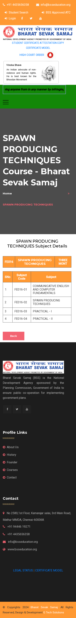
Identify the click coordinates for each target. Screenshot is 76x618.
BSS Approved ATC (58, 12)
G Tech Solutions (53, 612)
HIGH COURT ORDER (32, 55)
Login (12, 18)
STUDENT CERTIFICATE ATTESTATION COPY (38, 42)
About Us (13, 447)
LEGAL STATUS (23, 570)
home (7, 193)
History (11, 454)
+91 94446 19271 (18, 526)
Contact (12, 477)
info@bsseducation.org (55, 4)
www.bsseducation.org (22, 549)
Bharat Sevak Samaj (44, 607)
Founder (12, 462)
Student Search (18, 12)
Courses (12, 470)
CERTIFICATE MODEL (38, 47)
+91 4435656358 (18, 4)
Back (13, 336)
